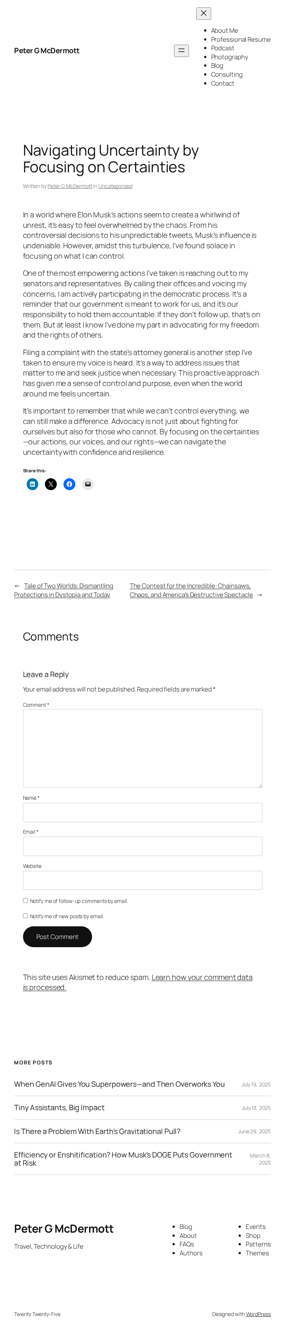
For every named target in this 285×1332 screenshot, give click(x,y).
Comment (36, 704)
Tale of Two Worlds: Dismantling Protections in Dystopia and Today (63, 590)
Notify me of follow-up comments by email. (79, 900)
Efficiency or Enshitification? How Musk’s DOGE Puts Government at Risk (123, 1159)
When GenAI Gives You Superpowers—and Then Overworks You (119, 1084)
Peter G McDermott (47, 50)
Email (31, 831)
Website (32, 865)
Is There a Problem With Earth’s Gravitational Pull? (97, 1131)
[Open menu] (181, 51)
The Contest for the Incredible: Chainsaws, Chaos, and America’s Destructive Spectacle (191, 590)
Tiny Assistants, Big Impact (59, 1107)
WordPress (258, 1313)
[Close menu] (203, 13)
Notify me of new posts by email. (67, 916)
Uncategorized (115, 185)
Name (31, 797)
